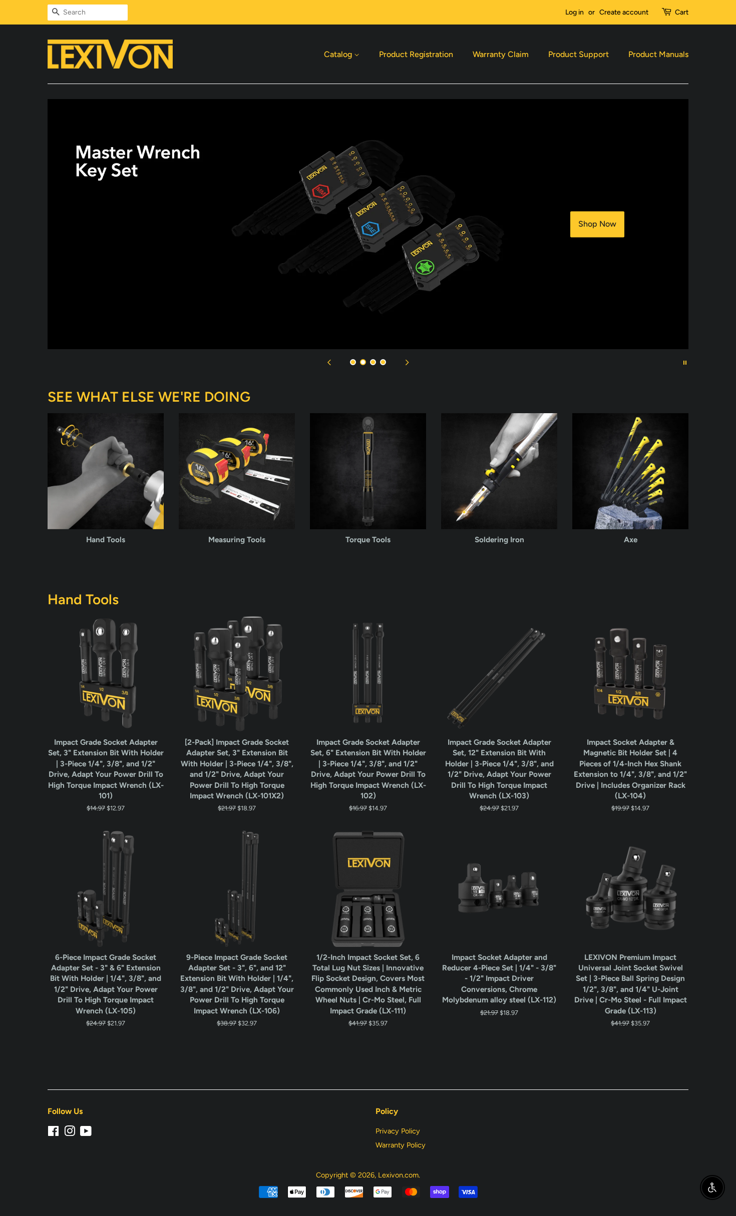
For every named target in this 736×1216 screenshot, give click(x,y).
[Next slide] (407, 362)
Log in (574, 12)
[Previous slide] (329, 362)
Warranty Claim (501, 54)
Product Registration (416, 54)
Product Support (578, 54)
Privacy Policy (398, 1130)
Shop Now (597, 224)
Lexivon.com (398, 1174)
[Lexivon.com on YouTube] (86, 1132)
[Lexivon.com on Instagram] (69, 1132)
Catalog (339, 54)
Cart (681, 12)
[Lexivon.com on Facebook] (53, 1132)
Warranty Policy (401, 1144)
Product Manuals (658, 54)
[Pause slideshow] (685, 362)
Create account (623, 12)
